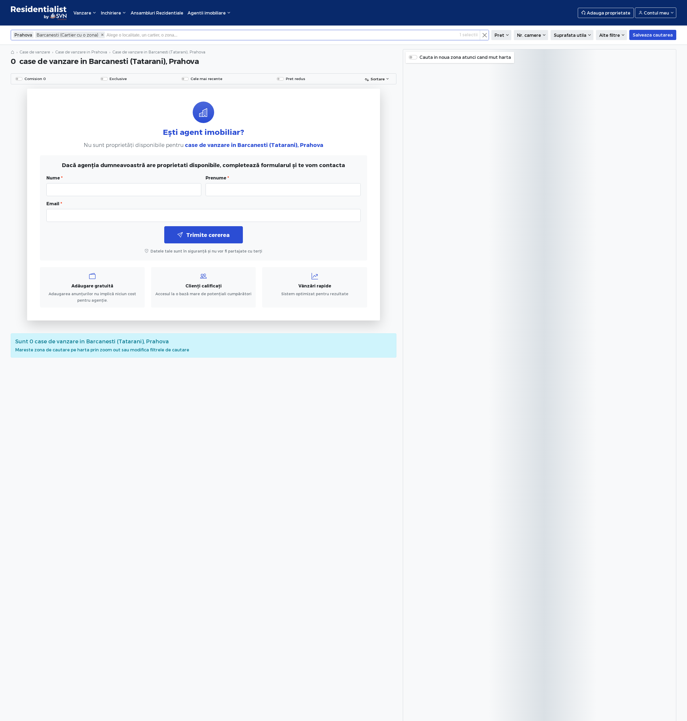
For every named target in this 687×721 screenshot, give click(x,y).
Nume (54, 177)
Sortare (378, 79)
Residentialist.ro (39, 12)
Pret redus (295, 78)
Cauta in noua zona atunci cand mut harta (465, 57)
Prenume (217, 177)
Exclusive (118, 78)
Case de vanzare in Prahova (81, 52)
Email (54, 203)
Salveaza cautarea (653, 34)
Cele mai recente (206, 78)
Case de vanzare (35, 52)
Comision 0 (35, 78)
